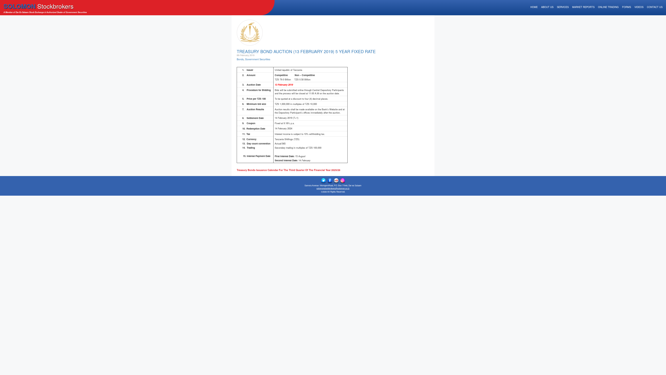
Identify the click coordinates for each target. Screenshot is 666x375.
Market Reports (583, 7)
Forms (626, 7)
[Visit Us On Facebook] (330, 180)
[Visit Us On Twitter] (323, 180)
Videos (638, 7)
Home (534, 7)
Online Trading (608, 7)
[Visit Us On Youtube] (336, 180)
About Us (547, 7)
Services (563, 7)
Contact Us (655, 7)
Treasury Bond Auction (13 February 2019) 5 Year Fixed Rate (306, 51)
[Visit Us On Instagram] (342, 180)
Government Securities (257, 59)
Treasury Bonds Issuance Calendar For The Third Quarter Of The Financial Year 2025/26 (288, 170)
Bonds (240, 59)
